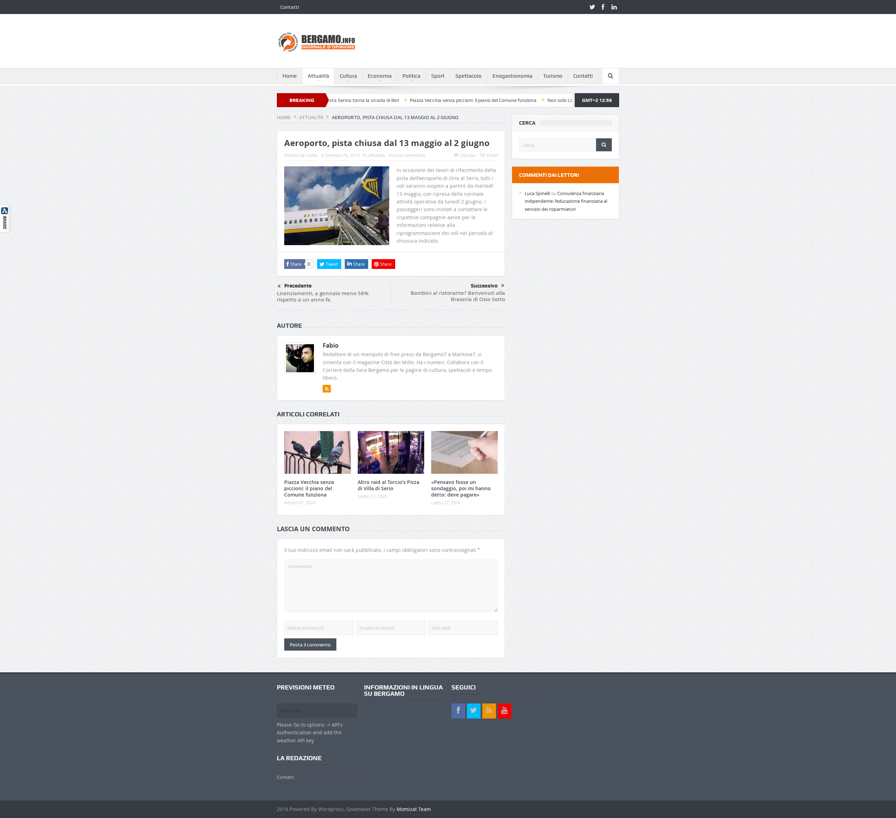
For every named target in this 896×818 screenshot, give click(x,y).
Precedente (298, 286)
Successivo (484, 286)
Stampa (467, 155)
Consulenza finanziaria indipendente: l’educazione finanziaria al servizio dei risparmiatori (566, 201)
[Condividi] (5, 218)
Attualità (318, 76)
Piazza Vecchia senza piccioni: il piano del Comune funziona (439, 100)
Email (492, 155)
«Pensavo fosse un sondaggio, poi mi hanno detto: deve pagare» (461, 488)
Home (289, 76)
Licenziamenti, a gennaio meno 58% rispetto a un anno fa (323, 296)
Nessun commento (406, 155)
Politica (411, 76)
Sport (437, 76)
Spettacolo (468, 76)
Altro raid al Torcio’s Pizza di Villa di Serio (388, 485)
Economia (380, 76)
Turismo (552, 76)
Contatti (289, 7)
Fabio (312, 155)
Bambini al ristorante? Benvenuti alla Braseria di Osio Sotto (458, 296)
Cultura (348, 76)
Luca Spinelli (537, 193)
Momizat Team (414, 809)
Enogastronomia (512, 76)
